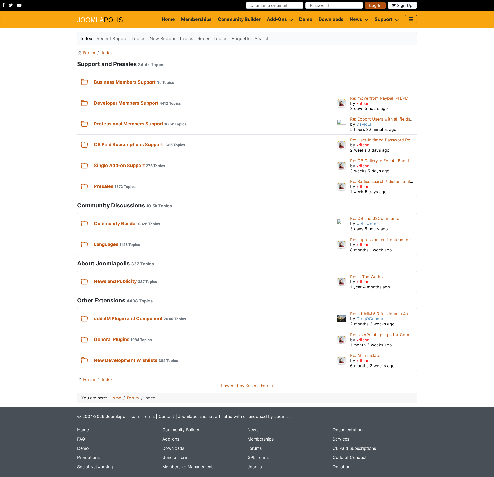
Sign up (404, 5)
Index (86, 38)
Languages (106, 244)
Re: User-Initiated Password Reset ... (385, 139)
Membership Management (187, 466)
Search (262, 38)
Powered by (232, 385)
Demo (305, 19)
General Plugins (111, 339)
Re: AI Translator (366, 355)
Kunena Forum (259, 385)
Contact (166, 416)
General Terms (176, 457)
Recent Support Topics (120, 38)
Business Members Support (125, 82)
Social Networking (95, 466)
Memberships (196, 19)
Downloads (331, 19)
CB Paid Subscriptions (354, 448)
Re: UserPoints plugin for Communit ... (387, 334)
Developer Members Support (126, 103)
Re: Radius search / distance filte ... (384, 181)
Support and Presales (107, 64)
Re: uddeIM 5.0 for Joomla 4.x (379, 313)
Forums (255, 448)
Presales (103, 186)
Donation (341, 466)
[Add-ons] (290, 19)
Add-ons (277, 19)
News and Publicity (115, 281)
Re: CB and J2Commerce (374, 218)
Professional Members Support (128, 123)
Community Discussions (111, 205)
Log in (375, 5)
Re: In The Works (366, 276)
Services (341, 439)
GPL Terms (258, 457)
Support (384, 19)
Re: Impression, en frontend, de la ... (385, 239)
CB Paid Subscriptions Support (128, 144)
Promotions (88, 457)
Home (168, 19)
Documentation (348, 429)
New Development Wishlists (125, 360)
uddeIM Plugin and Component (128, 318)
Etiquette (241, 38)
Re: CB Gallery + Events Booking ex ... (387, 160)
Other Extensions (101, 300)
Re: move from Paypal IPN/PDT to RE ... (388, 98)
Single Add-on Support (119, 165)
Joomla (255, 466)
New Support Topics (171, 38)
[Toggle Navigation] (411, 19)
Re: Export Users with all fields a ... (384, 119)
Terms (149, 416)
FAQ (81, 439)
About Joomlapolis (103, 263)
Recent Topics (212, 38)
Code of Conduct (350, 457)
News (356, 19)
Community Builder (239, 19)
